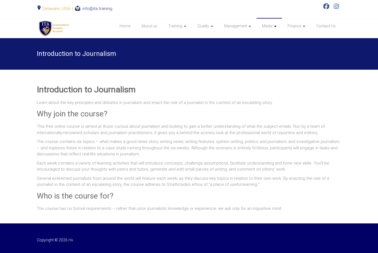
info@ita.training (97, 8)
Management (235, 26)
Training (175, 26)
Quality (203, 26)
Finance (294, 26)
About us (149, 26)
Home (125, 26)
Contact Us (326, 26)
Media (267, 26)
